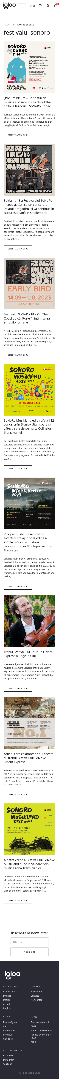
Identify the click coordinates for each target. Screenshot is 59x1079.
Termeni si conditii (40, 1022)
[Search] (40, 6)
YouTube (7, 1064)
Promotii (7, 1034)
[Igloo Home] (9, 5)
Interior (7, 995)
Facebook (8, 1055)
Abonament (9, 1030)
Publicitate (36, 991)
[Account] (48, 6)
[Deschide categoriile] (22, 5)
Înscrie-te (29, 952)
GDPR (34, 1026)
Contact (35, 995)
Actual (6, 1004)
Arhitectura (9, 991)
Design (7, 999)
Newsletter (36, 999)
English (7, 1008)
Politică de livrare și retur (41, 1036)
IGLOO (7, 25)
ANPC (34, 1041)
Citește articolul (18, 135)
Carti (5, 1026)
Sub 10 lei (8, 1039)
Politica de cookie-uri (42, 1030)
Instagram (8, 1059)
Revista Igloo (10, 1022)
